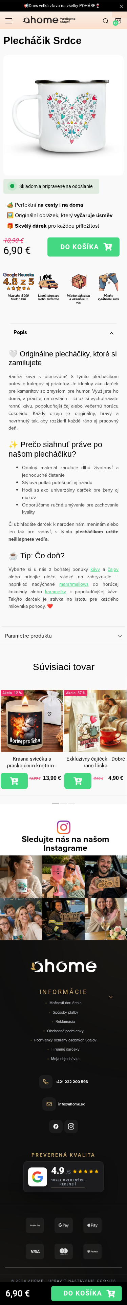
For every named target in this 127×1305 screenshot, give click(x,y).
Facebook (56, 1126)
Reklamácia (65, 1021)
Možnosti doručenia (65, 1003)
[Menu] (9, 20)
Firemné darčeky (65, 1049)
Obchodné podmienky (65, 1031)
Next (121, 730)
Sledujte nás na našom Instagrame (65, 843)
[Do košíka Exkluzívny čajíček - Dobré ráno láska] (77, 781)
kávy (95, 569)
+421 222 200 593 (71, 1081)
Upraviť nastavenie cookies (82, 1280)
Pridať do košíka (83, 246)
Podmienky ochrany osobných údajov (65, 1040)
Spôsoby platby (65, 1012)
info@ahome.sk (71, 1104)
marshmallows (74, 584)
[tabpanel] (32, 740)
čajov (113, 569)
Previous (6, 730)
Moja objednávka (65, 1058)
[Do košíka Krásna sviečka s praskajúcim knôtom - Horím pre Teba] (14, 781)
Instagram (71, 1126)
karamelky (55, 591)
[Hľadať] (106, 20)
